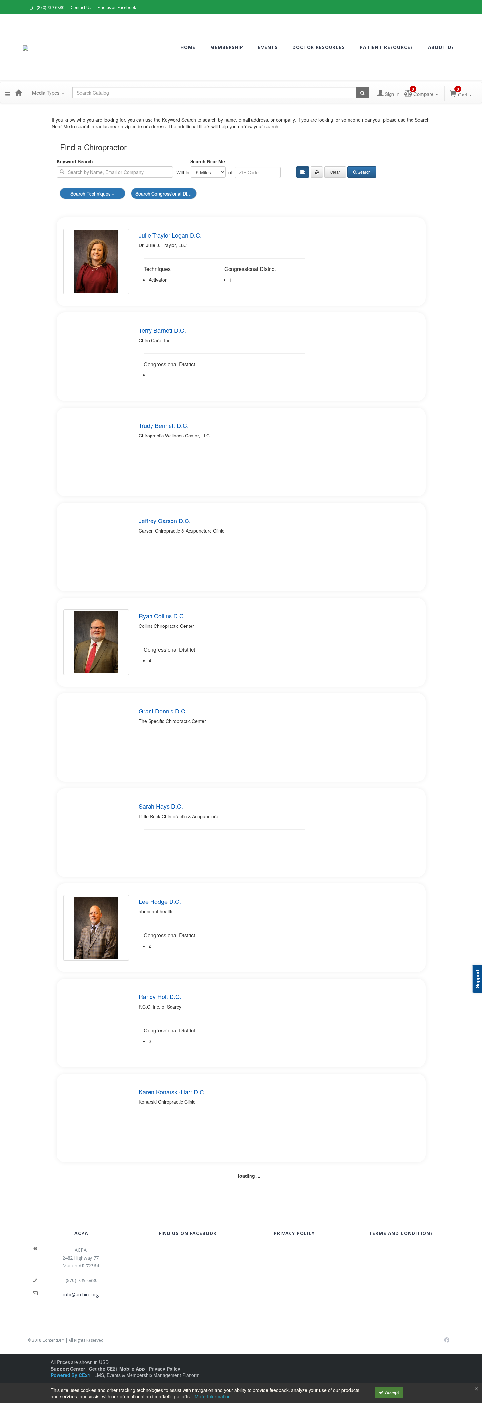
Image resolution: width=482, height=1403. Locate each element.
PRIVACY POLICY (294, 1233)
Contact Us (81, 7)
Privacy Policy (164, 1368)
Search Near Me (207, 161)
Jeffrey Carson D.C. (165, 520)
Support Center (68, 1368)
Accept (391, 1392)
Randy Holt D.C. (160, 996)
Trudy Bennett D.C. (164, 425)
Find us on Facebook (117, 7)
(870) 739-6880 (50, 7)
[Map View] (317, 172)
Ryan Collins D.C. (162, 615)
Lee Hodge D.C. (160, 901)
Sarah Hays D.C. (161, 806)
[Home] (18, 92)
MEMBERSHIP (226, 47)
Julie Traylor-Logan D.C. (170, 235)
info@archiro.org (81, 1294)
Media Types (46, 92)
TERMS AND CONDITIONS (401, 1233)
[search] (115, 172)
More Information (213, 1396)
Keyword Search (75, 161)
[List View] (302, 172)
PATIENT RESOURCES (386, 47)
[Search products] (362, 92)
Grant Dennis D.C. (163, 711)
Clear (335, 172)
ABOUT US (441, 47)
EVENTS (268, 47)
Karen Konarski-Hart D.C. (172, 1091)
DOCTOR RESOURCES (318, 47)
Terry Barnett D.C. (162, 330)
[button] (7, 92)
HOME (187, 47)
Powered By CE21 (71, 1375)
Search (364, 172)
